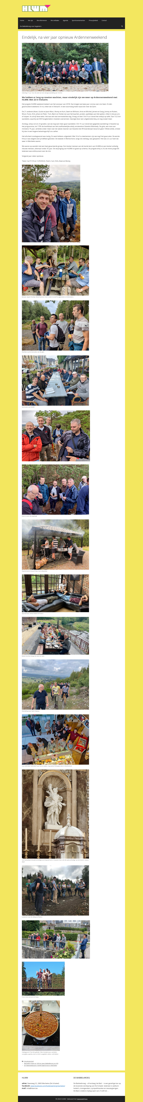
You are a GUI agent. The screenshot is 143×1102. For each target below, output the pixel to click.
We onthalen (55, 20)
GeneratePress (82, 1099)
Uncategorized (29, 1061)
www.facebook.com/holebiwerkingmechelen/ (48, 1086)
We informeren (42, 20)
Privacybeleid (93, 20)
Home (22, 20)
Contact (104, 20)
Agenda (65, 20)
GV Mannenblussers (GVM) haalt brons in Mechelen (40, 1065)
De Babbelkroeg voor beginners (30, 26)
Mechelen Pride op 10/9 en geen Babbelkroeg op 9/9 (41, 1063)
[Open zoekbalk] (122, 26)
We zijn (30, 20)
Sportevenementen (78, 20)
